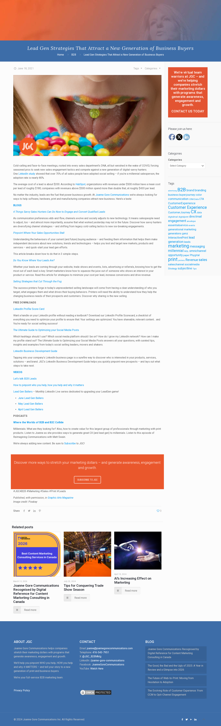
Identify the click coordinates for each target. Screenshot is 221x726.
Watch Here (96, 668)
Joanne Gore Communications (112, 194)
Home (60, 54)
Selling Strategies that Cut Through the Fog (37, 281)
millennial (176, 251)
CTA (201, 199)
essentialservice (178, 225)
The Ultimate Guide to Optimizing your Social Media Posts (46, 330)
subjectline (185, 268)
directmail (195, 216)
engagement (177, 221)
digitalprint (183, 217)
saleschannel (176, 264)
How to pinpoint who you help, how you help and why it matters (48, 385)
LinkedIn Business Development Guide (35, 351)
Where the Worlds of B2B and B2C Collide (38, 422)
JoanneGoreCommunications (108, 664)
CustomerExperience (181, 203)
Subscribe (70, 443)
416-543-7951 (101, 652)
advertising (172, 191)
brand (190, 190)
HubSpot (80, 184)
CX (193, 211)
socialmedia (192, 264)
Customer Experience (187, 207)
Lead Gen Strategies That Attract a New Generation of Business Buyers (124, 54)
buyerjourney (187, 194)
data (199, 212)
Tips (195, 269)
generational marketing (182, 229)
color (199, 194)
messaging (197, 246)
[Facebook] (182, 719)
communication (178, 199)
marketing (178, 246)
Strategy (172, 268)
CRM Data (194, 199)
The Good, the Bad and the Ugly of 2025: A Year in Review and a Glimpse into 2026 (175, 667)
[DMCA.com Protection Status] (96, 694)
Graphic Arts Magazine (60, 497)
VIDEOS (17, 372)
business (173, 194)
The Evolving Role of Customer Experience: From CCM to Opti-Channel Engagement (175, 692)
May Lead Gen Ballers (30, 403)
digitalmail (173, 217)
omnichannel (197, 251)
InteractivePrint (178, 237)
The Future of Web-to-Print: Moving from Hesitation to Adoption (171, 680)
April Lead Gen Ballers (30, 409)
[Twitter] (186, 719)
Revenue (191, 260)
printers (181, 260)
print (173, 259)
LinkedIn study (26, 173)
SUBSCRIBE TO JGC (87, 479)
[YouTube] (191, 719)
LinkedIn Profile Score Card (28, 309)
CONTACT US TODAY (187, 111)
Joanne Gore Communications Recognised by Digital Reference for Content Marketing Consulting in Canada (36, 594)
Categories (175, 159)
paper (186, 255)
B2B (73, 54)
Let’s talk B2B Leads (25, 378)
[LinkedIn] (195, 719)
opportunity (175, 255)
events (191, 225)
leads (187, 241)
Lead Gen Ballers (23, 391)
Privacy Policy (22, 690)
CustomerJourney (179, 212)
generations (174, 233)
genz (185, 233)
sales (203, 260)
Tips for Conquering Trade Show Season (84, 588)
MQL (186, 251)
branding (200, 190)
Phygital (195, 255)
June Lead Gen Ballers (31, 398)
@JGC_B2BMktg (91, 656)
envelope (191, 221)
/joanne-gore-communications (107, 660)
